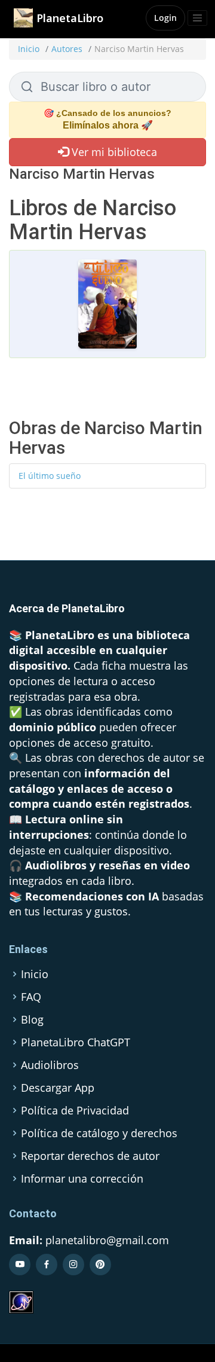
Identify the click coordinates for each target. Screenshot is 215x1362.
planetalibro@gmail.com (107, 1240)
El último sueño (50, 475)
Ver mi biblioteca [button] (113, 152)
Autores (66, 48)
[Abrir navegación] (197, 18)
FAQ (31, 996)
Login (165, 17)
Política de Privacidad (75, 1110)
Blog (32, 1019)
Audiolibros (50, 1064)
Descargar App (57, 1087)
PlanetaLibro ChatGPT (75, 1042)
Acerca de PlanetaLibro (67, 608)
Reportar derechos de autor (90, 1155)
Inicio (28, 48)
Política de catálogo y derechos (99, 1133)
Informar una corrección (82, 1178)
